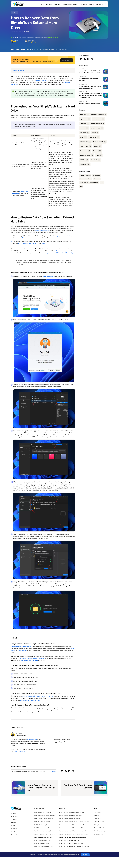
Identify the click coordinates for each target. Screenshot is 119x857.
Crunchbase (14, 819)
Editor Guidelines (20, 751)
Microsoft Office (94, 182)
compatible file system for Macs (30, 700)
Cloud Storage (96, 175)
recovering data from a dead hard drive (32, 658)
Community (83, 4)
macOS (81, 137)
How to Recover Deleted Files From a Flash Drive (72, 825)
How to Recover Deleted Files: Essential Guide (71, 812)
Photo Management (98, 141)
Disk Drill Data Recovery (42, 230)
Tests (97, 155)
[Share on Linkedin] (62, 771)
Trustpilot (13, 822)
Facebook (15, 816)
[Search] (106, 4)
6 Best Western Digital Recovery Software (88, 79)
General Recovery (95, 128)
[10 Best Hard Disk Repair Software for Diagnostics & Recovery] (105, 87)
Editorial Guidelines (52, 37)
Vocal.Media (14, 835)
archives (23, 238)
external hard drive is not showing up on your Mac (38, 696)
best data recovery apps (61, 251)
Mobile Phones (92, 137)
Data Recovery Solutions (52, 4)
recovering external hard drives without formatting (57, 253)
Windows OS (83, 164)
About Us (91, 4)
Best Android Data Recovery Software (44, 831)
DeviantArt (14, 828)
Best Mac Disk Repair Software (42, 840)
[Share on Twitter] (66, 771)
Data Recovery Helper (100, 831)
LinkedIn (15, 813)
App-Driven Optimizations (97, 114)
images (57, 236)
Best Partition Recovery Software (43, 818)
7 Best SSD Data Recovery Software (89, 103)
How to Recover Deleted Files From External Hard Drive (74, 821)
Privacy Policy (98, 825)
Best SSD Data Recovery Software (43, 828)
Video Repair (94, 159)
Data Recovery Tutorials (70, 4)
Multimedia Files (84, 141)
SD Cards (95, 150)
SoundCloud (14, 832)
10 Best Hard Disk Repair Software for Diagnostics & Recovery (90, 87)
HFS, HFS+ (34, 243)
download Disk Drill (49, 276)
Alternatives (83, 114)
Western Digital (41, 80)
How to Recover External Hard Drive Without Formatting (74, 846)
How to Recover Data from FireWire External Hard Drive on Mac (41, 788)
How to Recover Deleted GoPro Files (69, 840)
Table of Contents (18, 70)
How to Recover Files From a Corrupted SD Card (72, 837)
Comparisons (83, 123)
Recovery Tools (83, 150)
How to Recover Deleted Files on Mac (69, 818)
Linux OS (94, 132)
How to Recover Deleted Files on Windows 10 (71, 815)
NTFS (29, 243)
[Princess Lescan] (12, 41)
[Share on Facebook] (69, 771)
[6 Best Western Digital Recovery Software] (105, 79)
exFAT (25, 243)
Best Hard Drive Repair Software (43, 837)
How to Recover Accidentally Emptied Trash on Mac (73, 834)
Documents (82, 128)
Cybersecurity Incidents (85, 179)
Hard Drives (14, 12)
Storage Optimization (85, 155)
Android (82, 175)
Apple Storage (83, 119)
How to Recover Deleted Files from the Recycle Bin (73, 831)
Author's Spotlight (97, 119)
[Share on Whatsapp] (73, 771)
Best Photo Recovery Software (42, 825)
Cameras (88, 175)
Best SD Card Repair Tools (41, 843)
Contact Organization (96, 123)
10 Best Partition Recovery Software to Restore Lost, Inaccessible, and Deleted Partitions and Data (90, 95)
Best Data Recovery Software (42, 812)
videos (62, 236)
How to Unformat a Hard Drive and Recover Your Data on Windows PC (89, 72)
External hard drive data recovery (21, 646)
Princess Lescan (18, 42)
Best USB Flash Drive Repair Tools (43, 846)
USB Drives (82, 159)
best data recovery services (29, 660)
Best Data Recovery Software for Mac (44, 815)
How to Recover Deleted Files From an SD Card (72, 828)
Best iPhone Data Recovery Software (44, 834)
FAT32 (20, 243)
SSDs (81, 186)
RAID (102, 182)
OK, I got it (85, 854)
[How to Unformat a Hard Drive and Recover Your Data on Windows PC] (105, 71)
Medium (13, 825)
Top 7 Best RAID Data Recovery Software (78, 786)
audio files (68, 236)
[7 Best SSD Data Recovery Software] (105, 103)
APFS (43, 243)
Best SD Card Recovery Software (43, 821)
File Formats (97, 179)
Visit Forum (65, 60)
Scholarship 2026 (98, 834)
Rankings (96, 146)
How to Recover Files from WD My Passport (71, 843)
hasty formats (22, 650)
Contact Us (99, 4)
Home (42, 4)
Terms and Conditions (100, 828)
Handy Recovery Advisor (18, 49)
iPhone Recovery (84, 182)
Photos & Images (84, 146)
